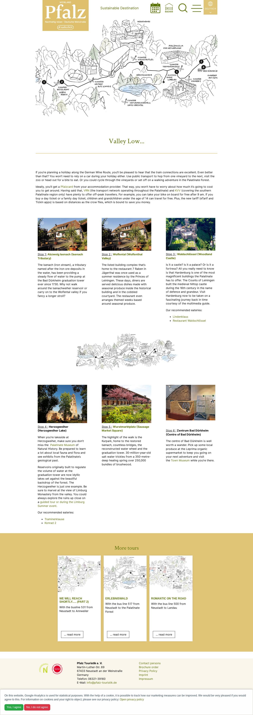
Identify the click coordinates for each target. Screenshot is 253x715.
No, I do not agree (37, 707)
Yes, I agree (14, 707)
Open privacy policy (132, 699)
